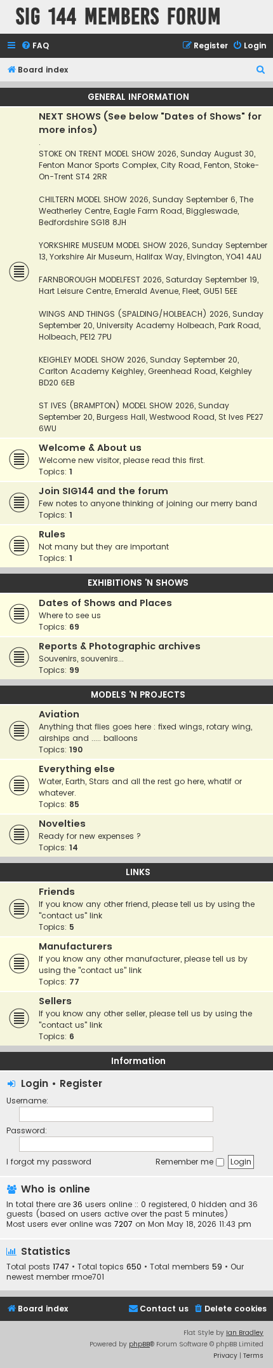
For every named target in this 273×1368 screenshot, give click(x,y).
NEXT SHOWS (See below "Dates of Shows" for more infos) (150, 123)
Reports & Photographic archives (120, 646)
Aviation (59, 714)
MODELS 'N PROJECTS (138, 695)
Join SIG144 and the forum (103, 491)
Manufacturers (75, 946)
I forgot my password (48, 1161)
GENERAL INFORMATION (138, 97)
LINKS (138, 872)
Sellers (55, 1001)
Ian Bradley (244, 1332)
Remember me (186, 1161)
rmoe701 (88, 1277)
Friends (57, 891)
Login (34, 1083)
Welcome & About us (90, 447)
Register (81, 1083)
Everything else (77, 769)
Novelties (62, 823)
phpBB (139, 1344)
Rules (52, 534)
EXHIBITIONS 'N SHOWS (138, 583)
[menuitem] (35, 46)
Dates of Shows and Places (105, 603)
